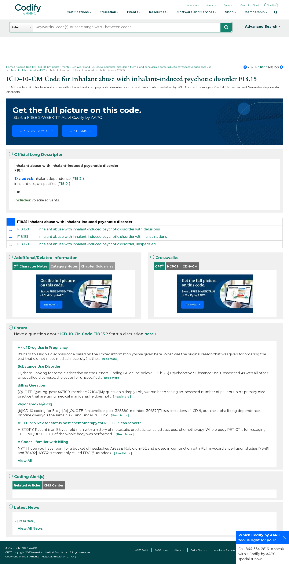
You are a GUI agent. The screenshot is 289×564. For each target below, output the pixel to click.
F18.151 (22, 237)
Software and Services (196, 12)
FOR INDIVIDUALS (33, 131)
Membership (255, 12)
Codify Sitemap (199, 550)
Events (133, 12)
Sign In (256, 5)
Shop (229, 12)
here (149, 334)
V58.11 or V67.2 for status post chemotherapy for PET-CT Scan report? (79, 423)
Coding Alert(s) (29, 476)
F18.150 (23, 229)
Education (108, 12)
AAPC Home (161, 550)
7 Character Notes (31, 266)
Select (16, 27)
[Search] (276, 12)
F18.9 (63, 184)
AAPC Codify (141, 550)
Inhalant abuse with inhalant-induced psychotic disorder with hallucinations (102, 237)
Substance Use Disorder (39, 366)
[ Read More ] (109, 358)
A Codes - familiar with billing (43, 442)
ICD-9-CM (189, 266)
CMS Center (54, 485)
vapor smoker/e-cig (35, 404)
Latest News (26, 507)
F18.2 (77, 179)
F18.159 (23, 244)
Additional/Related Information (45, 257)
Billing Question (31, 385)
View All (25, 461)
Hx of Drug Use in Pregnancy (43, 348)
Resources (158, 12)
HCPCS (173, 266)
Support (228, 5)
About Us (211, 5)
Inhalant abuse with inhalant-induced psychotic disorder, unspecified (97, 244)
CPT (159, 266)
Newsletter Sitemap (224, 550)
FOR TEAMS (77, 131)
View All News (30, 529)
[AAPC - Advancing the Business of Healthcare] (28, 9)
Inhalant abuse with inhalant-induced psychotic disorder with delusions (99, 229)
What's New (193, 5)
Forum (20, 328)
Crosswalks (167, 257)
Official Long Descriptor (38, 154)
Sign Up (271, 5)
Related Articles (27, 485)
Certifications (77, 12)
